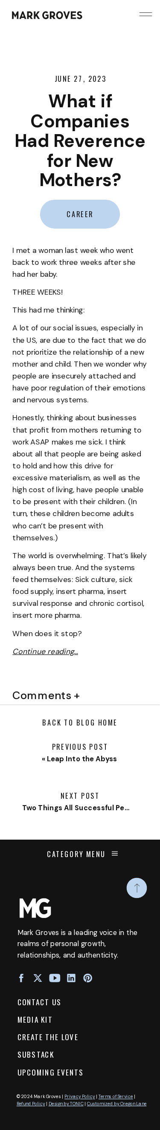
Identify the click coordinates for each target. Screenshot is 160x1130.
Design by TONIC (66, 1104)
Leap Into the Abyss (82, 758)
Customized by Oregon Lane (116, 1104)
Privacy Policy (79, 1097)
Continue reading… (45, 652)
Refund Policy (31, 1104)
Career (80, 214)
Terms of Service (116, 1097)
